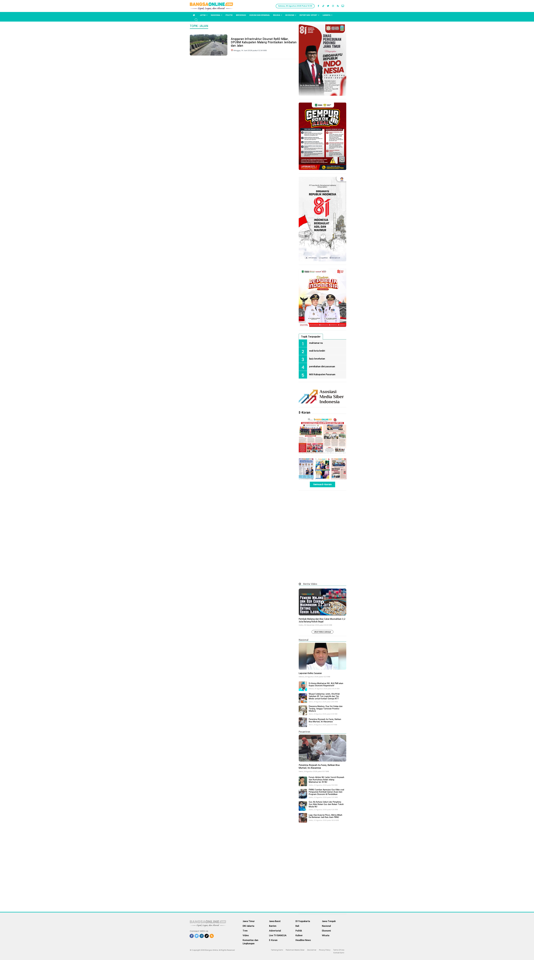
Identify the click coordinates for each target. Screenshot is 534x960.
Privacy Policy (324, 950)
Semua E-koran (322, 484)
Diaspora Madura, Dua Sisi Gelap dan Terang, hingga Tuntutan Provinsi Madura (326, 708)
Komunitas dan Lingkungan (250, 942)
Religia (276, 15)
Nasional (215, 15)
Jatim (203, 15)
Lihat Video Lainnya (322, 632)
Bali (297, 926)
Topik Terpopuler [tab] (311, 336)
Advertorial (275, 931)
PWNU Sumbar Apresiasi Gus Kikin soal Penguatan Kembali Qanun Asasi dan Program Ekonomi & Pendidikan (326, 792)
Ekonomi (289, 15)
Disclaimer (311, 950)
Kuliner (299, 935)
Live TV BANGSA (277, 935)
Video (246, 935)
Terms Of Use (338, 950)
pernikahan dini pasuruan (322, 366)
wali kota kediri (317, 351)
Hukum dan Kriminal (259, 15)
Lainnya (326, 15)
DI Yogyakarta (303, 921)
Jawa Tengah (329, 921)
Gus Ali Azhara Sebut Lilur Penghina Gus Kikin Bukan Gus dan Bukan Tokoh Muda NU (326, 804)
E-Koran (304, 412)
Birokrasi (241, 15)
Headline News (303, 940)
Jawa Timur (249, 921)
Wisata (325, 935)
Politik (229, 15)
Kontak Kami (338, 953)
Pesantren (304, 732)
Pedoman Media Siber (295, 950)
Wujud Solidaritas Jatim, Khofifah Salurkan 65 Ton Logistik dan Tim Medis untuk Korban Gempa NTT (324, 696)
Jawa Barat (274, 921)
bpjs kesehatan (317, 359)
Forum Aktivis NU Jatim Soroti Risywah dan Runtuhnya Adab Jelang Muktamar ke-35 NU (326, 779)
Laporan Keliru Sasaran (310, 673)
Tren (245, 931)
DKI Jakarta (248, 926)
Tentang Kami (277, 950)
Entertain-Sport (308, 15)
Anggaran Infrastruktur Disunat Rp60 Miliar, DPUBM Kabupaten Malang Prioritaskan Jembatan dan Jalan (264, 42)
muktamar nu (316, 343)
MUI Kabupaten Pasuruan (322, 374)
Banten (272, 926)
